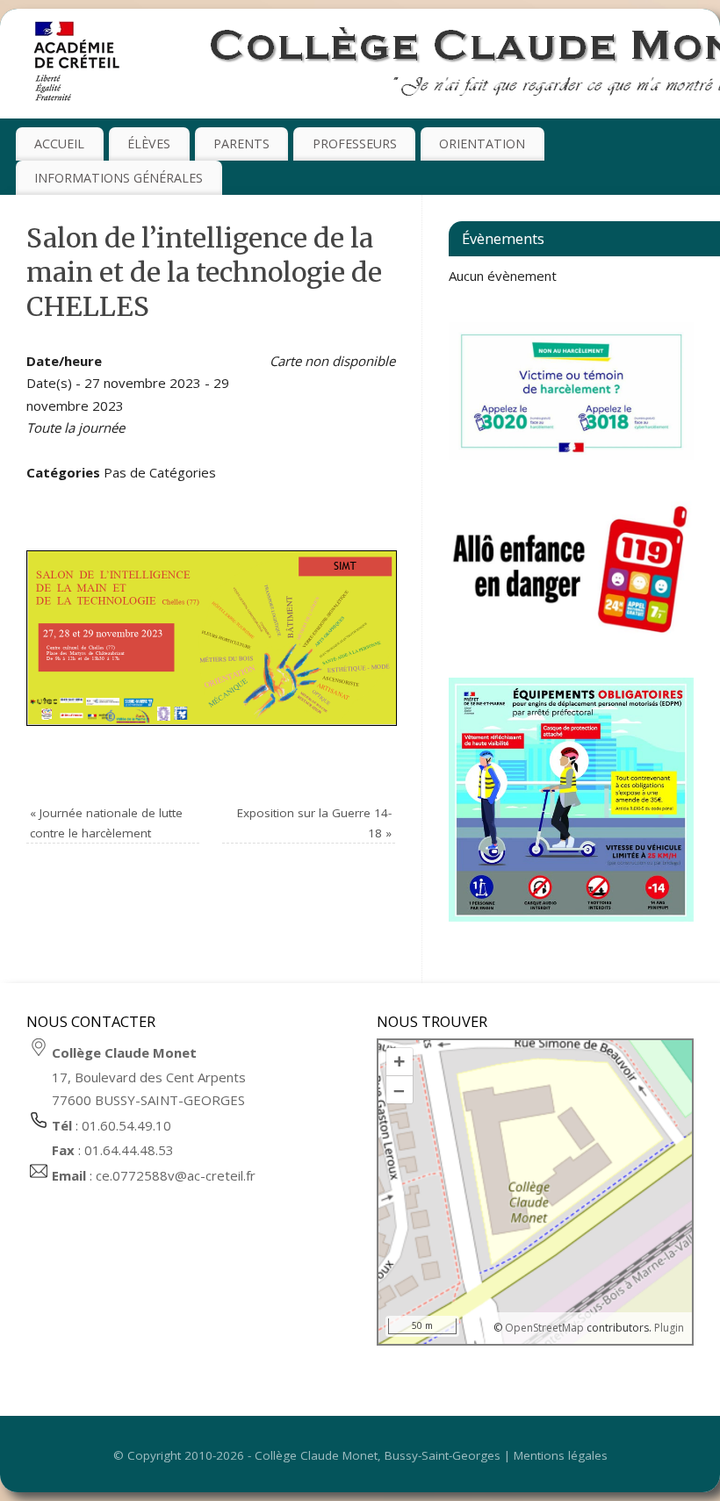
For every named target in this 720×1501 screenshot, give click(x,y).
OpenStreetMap (544, 1327)
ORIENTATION (482, 143)
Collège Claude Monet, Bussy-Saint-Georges (377, 1455)
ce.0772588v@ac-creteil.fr (176, 1175)
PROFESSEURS (355, 143)
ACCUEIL (59, 143)
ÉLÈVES (148, 143)
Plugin (668, 1327)
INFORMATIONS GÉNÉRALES (118, 177)
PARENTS (241, 143)
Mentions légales (561, 1455)
